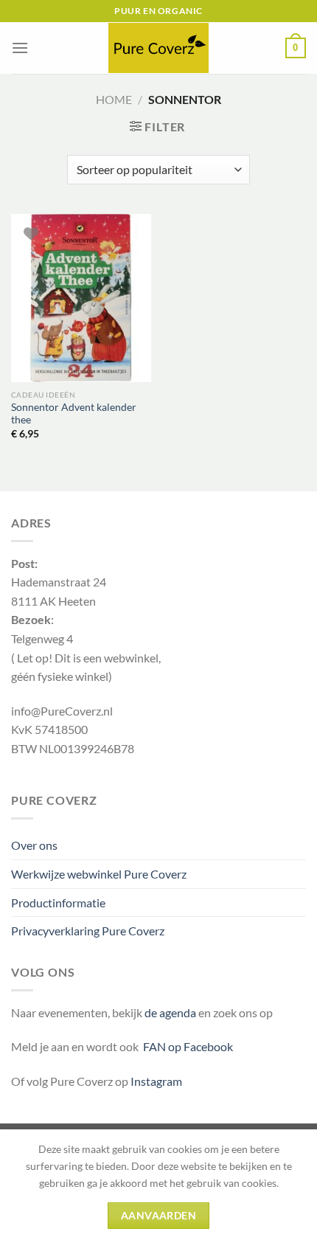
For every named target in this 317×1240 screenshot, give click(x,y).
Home (114, 99)
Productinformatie (58, 903)
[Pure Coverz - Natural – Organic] (158, 48)
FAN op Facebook (186, 1046)
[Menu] (20, 48)
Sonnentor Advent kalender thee (73, 413)
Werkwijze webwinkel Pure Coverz (99, 874)
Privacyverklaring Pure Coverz (87, 931)
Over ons (34, 845)
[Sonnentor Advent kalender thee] (81, 298)
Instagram (156, 1081)
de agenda (171, 1012)
